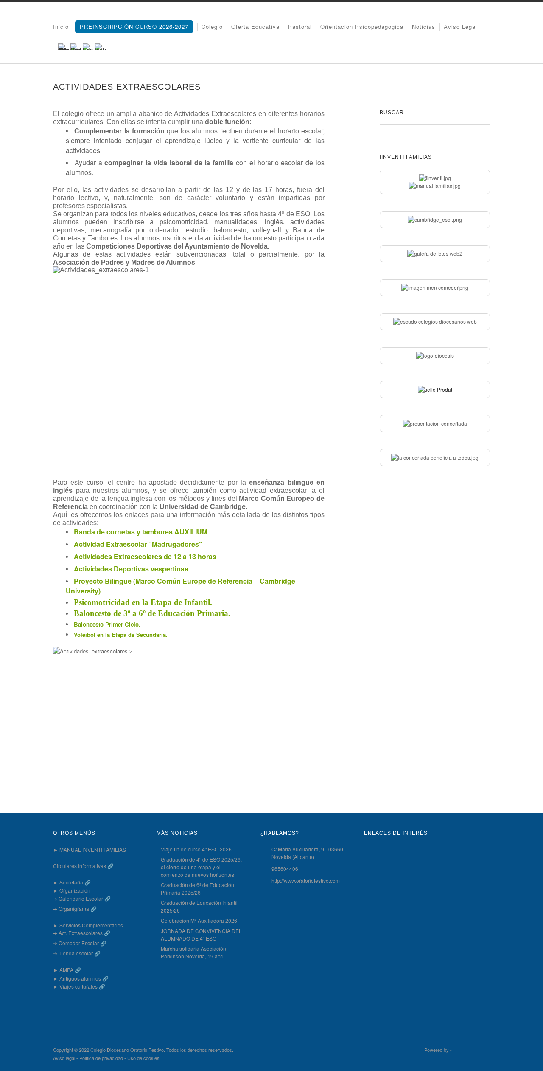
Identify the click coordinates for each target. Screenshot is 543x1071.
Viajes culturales (78, 986)
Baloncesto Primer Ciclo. (107, 624)
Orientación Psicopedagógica (361, 27)
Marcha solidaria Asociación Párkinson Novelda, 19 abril (193, 952)
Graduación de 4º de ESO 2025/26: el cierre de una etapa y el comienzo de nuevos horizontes (201, 867)
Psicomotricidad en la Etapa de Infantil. (143, 602)
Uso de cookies (143, 1057)
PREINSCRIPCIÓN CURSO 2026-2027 (134, 27)
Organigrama (74, 908)
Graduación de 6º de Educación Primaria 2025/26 (197, 888)
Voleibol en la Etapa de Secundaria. (121, 634)
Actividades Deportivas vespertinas (131, 569)
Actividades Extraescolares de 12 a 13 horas (145, 556)
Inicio (61, 27)
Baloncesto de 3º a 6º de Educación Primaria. (152, 613)
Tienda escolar (76, 953)
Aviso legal (460, 27)
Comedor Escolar (79, 943)
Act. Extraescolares (81, 932)
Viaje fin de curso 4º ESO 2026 (196, 849)
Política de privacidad (101, 1057)
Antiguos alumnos (80, 978)
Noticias (423, 27)
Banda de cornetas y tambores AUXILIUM (140, 532)
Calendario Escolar (81, 898)
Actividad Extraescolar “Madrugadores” (138, 544)
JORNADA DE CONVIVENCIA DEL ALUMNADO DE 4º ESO (201, 934)
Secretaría (71, 882)
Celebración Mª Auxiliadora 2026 (199, 920)
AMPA (66, 969)
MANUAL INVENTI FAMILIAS (92, 849)
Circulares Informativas (79, 865)
